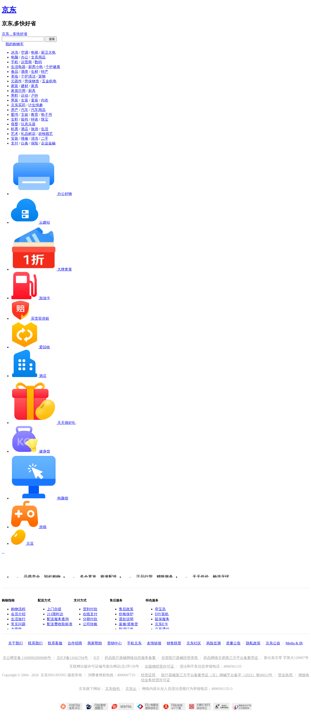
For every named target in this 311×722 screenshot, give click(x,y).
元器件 (16, 81)
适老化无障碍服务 (221, 706)
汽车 (24, 110)
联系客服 (55, 643)
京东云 (131, 689)
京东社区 (193, 643)
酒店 (24, 129)
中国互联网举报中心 (148, 706)
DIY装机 (162, 614)
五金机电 (49, 81)
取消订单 (126, 629)
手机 (14, 62)
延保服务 (162, 619)
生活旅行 (18, 619)
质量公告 (233, 643)
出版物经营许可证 (160, 666)
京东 (9, 9)
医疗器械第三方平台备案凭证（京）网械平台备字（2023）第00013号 (217, 675)
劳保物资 (32, 81)
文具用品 (38, 57)
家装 (14, 86)
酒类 (24, 71)
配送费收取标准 (59, 624)
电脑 (14, 57)
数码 (38, 62)
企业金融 (48, 143)
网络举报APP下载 (174, 706)
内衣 (44, 100)
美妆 (14, 76)
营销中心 (114, 643)
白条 (24, 143)
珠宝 (44, 119)
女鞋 (14, 119)
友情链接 (154, 643)
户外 (34, 95)
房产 (14, 110)
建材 (24, 86)
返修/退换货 (128, 624)
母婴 (14, 124)
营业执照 (285, 675)
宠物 (42, 76)
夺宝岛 (160, 609)
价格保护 (126, 614)
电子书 (46, 115)
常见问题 (18, 624)
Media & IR (294, 643)
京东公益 (273, 643)
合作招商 (75, 643)
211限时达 (55, 614)
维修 (24, 138)
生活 (44, 129)
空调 (24, 52)
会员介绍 (18, 614)
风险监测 (213, 643)
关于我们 (15, 643)
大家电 (16, 629)
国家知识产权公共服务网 (242, 706)
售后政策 (126, 609)
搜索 (51, 39)
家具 (34, 86)
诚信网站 (122, 706)
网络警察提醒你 (96, 706)
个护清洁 (28, 76)
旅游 (34, 129)
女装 (24, 100)
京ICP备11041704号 (73, 658)
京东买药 (18, 105)
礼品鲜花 (28, 134)
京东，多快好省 (14, 34)
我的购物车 (14, 44)
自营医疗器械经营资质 (180, 658)
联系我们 (35, 643)
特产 (44, 71)
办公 (24, 57)
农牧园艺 (45, 134)
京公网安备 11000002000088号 (27, 658)
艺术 (14, 134)
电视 (34, 52)
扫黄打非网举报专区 (199, 706)
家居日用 (18, 91)
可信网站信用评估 (71, 706)
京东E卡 (161, 624)
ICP (97, 658)
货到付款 (90, 609)
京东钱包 (113, 689)
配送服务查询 (58, 619)
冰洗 (14, 52)
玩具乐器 (28, 124)
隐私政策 (253, 643)
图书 (14, 115)
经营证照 (148, 675)
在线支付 (90, 614)
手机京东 (134, 643)
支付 (14, 143)
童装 (34, 100)
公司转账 (90, 624)
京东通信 (162, 629)
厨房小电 (35, 67)
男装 (14, 100)
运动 (24, 95)
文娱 (24, 115)
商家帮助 (94, 643)
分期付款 (90, 619)
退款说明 (126, 619)
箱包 (24, 119)
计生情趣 (35, 105)
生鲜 (34, 71)
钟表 (34, 119)
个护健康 (53, 67)
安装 (14, 138)
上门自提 (54, 609)
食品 (14, 71)
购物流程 (18, 609)
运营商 (26, 62)
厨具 (32, 91)
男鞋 (14, 95)
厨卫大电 (48, 52)
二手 (44, 138)
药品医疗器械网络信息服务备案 (131, 658)
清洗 (34, 138)
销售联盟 (174, 643)
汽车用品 (38, 110)
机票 (14, 129)
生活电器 (18, 67)
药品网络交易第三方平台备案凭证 (231, 658)
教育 (34, 115)
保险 (34, 143)
